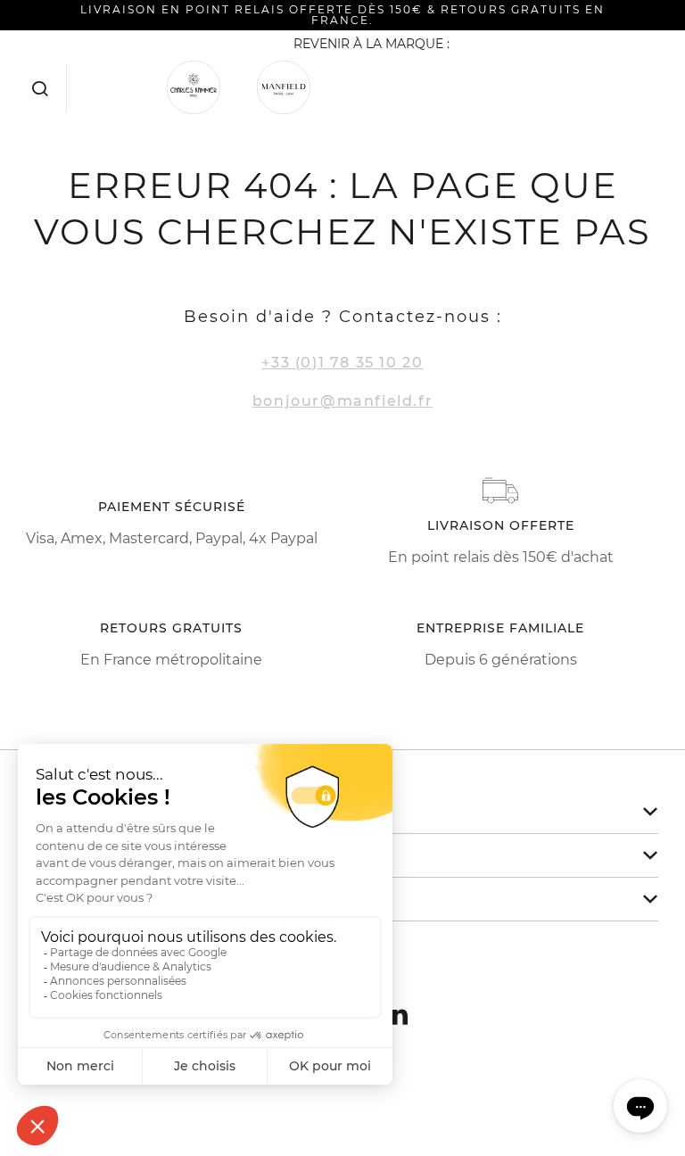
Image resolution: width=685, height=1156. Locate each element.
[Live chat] (640, 1106)
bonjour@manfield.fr (342, 400)
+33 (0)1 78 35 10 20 (342, 362)
